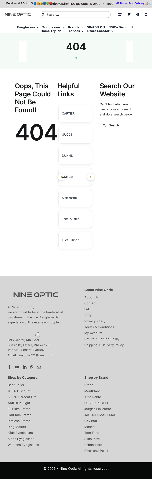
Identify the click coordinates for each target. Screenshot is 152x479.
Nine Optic (68, 468)
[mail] (39, 367)
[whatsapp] (31, 367)
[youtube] (17, 367)
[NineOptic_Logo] (35, 288)
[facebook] (9, 367)
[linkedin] (25, 367)
